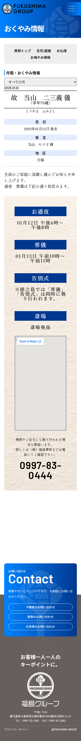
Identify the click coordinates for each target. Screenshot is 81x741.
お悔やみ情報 (40, 57)
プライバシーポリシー (16, 729)
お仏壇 (62, 50)
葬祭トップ (22, 50)
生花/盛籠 (44, 50)
